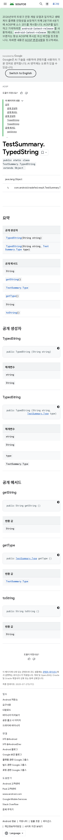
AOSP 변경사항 (34, 40)
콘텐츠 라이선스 (50, 672)
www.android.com (12, 794)
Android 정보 (9, 821)
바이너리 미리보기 (11, 715)
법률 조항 (35, 821)
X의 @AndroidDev (12, 744)
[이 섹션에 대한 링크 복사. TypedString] (23, 339)
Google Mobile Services (15, 799)
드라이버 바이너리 (11, 725)
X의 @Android (10, 739)
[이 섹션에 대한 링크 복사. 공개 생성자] (24, 329)
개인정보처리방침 (13, 826)
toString (11, 312)
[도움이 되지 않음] (26, 93)
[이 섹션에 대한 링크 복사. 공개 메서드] (24, 483)
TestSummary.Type (17, 287)
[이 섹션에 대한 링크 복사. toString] (18, 598)
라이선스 (47, 821)
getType (11, 295)
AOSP (5, 86)
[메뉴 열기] (5, 4)
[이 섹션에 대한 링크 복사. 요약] (13, 218)
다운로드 (7, 710)
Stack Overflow (10, 804)
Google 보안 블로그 (12, 754)
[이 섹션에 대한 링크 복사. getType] (18, 546)
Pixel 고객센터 (9, 788)
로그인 (56, 3)
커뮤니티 (23, 821)
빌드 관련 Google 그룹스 (14, 764)
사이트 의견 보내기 (34, 826)
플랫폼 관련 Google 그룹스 (16, 759)
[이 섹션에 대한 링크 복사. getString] (19, 493)
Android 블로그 (10, 749)
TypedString (13, 237)
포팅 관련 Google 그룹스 (14, 770)
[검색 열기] (41, 4)
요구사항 (7, 704)
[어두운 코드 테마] (58, 348)
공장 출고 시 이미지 (12, 720)
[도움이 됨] (21, 93)
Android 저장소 (10, 699)
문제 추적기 (8, 809)
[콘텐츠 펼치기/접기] (22, 101)
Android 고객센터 (11, 783)
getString (12, 279)
